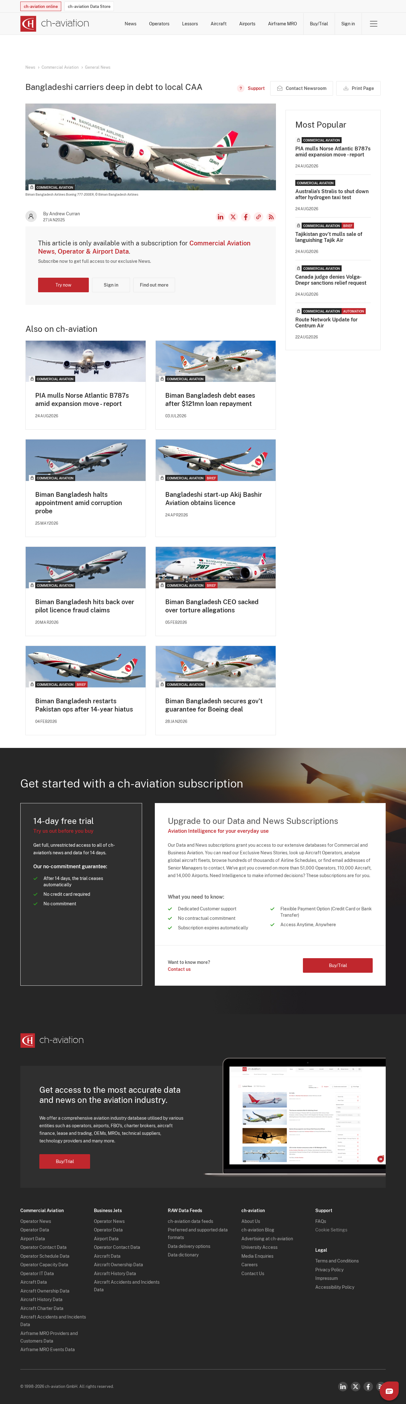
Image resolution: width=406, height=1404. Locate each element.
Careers (249, 1264)
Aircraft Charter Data (41, 1308)
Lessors (190, 23)
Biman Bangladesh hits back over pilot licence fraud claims (84, 606)
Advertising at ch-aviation (267, 1238)
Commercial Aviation (60, 67)
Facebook (246, 217)
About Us (250, 1221)
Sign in (348, 23)
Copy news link (258, 217)
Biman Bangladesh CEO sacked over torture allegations (212, 606)
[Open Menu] (374, 24)
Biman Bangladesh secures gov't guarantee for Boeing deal (214, 705)
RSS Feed (271, 217)
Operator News (35, 1221)
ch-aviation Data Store (89, 6)
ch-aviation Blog (257, 1229)
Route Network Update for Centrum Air (326, 323)
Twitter (355, 1386)
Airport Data (32, 1238)
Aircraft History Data (41, 1299)
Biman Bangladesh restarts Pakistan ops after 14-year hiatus (84, 705)
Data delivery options (189, 1246)
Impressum (326, 1278)
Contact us (179, 969)
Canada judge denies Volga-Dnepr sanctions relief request (330, 280)
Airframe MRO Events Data (47, 1349)
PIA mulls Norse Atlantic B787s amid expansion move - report (82, 400)
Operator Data (34, 1229)
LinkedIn (220, 217)
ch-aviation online (41, 6)
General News (97, 67)
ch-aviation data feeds (190, 1221)
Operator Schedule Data (44, 1256)
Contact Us (252, 1273)
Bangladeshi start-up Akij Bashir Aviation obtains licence (213, 499)
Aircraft (218, 23)
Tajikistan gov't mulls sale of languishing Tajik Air (328, 237)
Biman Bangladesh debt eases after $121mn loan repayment (210, 400)
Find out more (154, 285)
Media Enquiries (257, 1256)
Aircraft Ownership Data (44, 1290)
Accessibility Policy (334, 1287)
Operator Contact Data (43, 1247)
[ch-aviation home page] (54, 24)
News (130, 23)
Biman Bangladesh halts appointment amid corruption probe (78, 503)
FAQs (320, 1221)
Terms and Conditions (337, 1260)
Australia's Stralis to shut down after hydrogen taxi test (332, 194)
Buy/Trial (319, 23)
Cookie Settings (331, 1230)
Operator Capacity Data (44, 1264)
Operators (159, 23)
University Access (259, 1247)
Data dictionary (183, 1254)
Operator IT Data (37, 1273)
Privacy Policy (329, 1269)
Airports (247, 23)
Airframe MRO (282, 23)
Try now (63, 285)
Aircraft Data (33, 1282)
